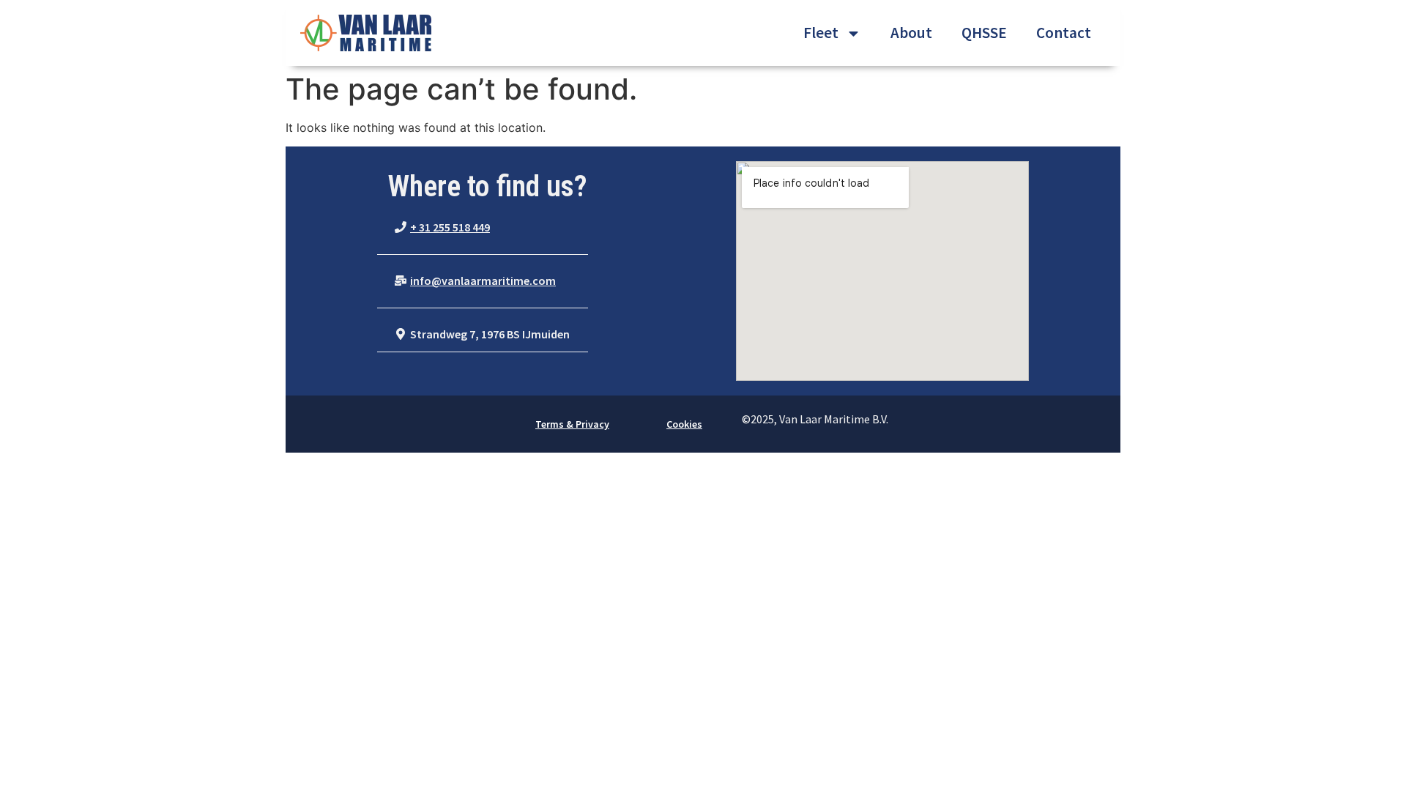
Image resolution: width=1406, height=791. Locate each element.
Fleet (820, 32)
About (911, 32)
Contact (1063, 32)
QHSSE (984, 32)
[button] (442, 227)
